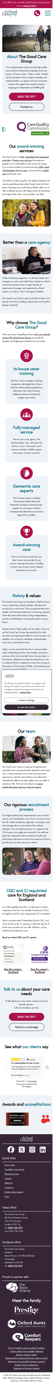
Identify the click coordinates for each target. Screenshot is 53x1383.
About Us (8, 1183)
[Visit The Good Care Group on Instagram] (32, 1149)
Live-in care (10, 1165)
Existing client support (14, 1192)
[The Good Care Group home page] (9, 13)
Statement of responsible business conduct (26, 1361)
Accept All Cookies (26, 707)
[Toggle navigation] (48, 13)
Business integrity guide (26, 1354)
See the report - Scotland (40, 970)
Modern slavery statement (26, 1365)
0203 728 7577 (37, 14)
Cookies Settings (26, 700)
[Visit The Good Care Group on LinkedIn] (43, 1149)
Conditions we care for (14, 1169)
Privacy (11, 1348)
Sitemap (38, 1351)
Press (7, 1196)
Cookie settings (16, 1351)
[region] (26, 692)
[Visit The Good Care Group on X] (22, 1149)
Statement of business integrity (27, 1368)
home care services (22, 160)
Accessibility (29, 1351)
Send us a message (26, 1027)
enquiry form (29, 5)
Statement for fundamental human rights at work (26, 1358)
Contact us (26, 106)
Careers (8, 1178)
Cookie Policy (25, 692)
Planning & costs (12, 1174)
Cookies (40, 1348)
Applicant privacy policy (25, 1348)
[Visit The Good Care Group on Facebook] (10, 1149)
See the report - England (13, 970)
